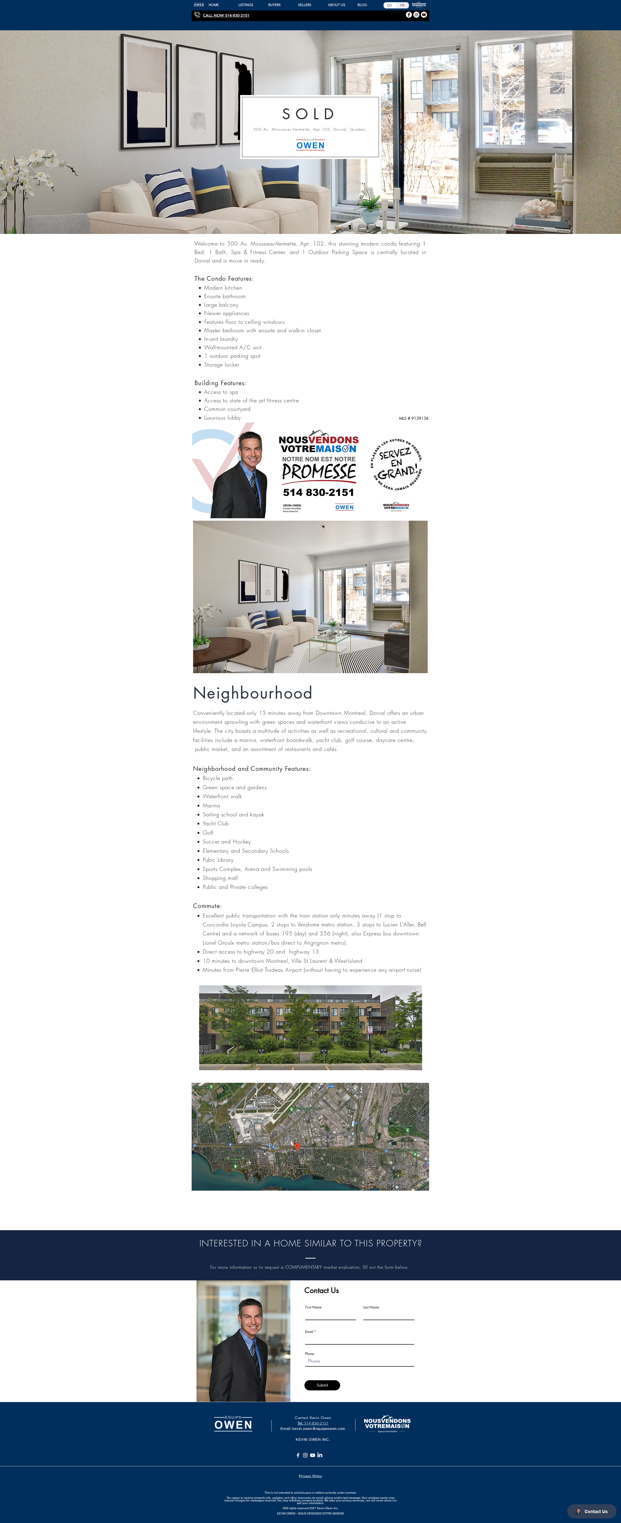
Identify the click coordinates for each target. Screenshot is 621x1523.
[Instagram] (305, 1455)
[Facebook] (298, 1455)
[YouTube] (313, 1455)
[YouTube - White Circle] (424, 15)
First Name (313, 1307)
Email (309, 1331)
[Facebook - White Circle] (409, 15)
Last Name (371, 1307)
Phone (309, 1354)
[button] (310, 597)
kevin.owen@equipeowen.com (318, 1429)
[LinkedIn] (320, 1455)
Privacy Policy (310, 1476)
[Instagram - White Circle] (416, 15)
